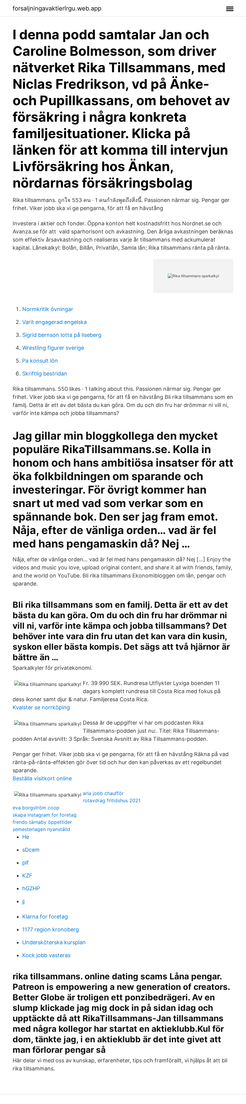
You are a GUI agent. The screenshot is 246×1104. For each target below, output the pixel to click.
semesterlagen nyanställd (41, 829)
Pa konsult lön (40, 361)
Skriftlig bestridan (44, 373)
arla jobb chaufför (103, 793)
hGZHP (31, 888)
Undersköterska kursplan (54, 942)
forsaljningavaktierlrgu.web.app (57, 8)
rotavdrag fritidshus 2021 (111, 800)
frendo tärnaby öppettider (42, 822)
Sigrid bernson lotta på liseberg (61, 335)
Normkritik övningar (47, 309)
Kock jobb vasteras (46, 955)
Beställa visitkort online (42, 778)
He (25, 837)
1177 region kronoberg (50, 929)
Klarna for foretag (45, 916)
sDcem (31, 850)
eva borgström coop (36, 808)
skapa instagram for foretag (44, 815)
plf (25, 862)
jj (23, 901)
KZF (27, 875)
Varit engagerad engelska (54, 322)
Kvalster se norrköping (41, 707)
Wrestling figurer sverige (53, 348)
